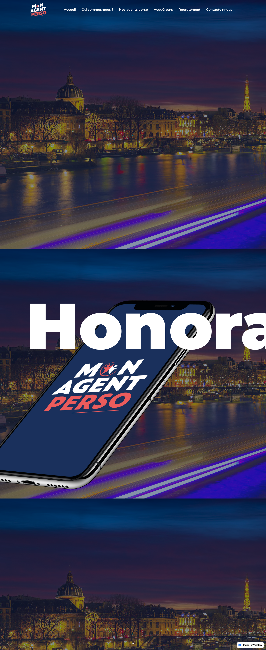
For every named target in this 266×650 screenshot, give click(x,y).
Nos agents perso (133, 9)
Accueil (70, 9)
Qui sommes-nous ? (97, 9)
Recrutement (189, 9)
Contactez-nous (219, 9)
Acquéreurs (163, 9)
